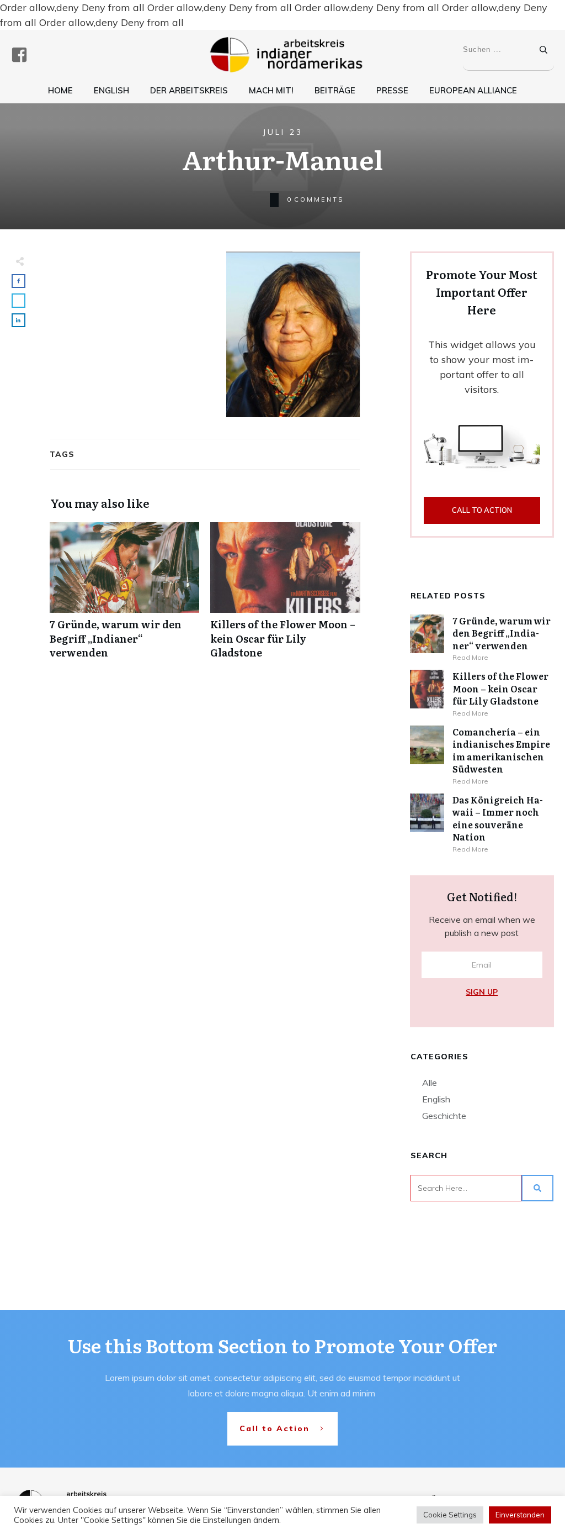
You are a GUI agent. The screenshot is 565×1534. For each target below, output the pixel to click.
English (436, 1099)
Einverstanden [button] (520, 1514)
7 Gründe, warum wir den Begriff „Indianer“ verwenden (124, 596)
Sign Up (482, 992)
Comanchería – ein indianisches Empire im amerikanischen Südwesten (501, 750)
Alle (429, 1082)
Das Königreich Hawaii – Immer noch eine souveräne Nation (497, 818)
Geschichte (444, 1115)
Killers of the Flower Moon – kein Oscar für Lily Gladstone (285, 596)
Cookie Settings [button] (450, 1514)
